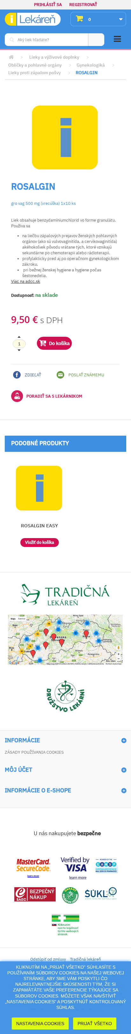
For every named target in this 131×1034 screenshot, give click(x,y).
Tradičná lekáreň (85, 959)
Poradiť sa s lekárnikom (54, 396)
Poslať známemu (85, 375)
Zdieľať (32, 375)
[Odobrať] (19, 344)
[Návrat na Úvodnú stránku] (11, 57)
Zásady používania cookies (34, 752)
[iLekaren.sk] (33, 19)
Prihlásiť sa (48, 4)
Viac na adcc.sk (25, 281)
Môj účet (18, 769)
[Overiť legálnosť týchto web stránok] (65, 924)
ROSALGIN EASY (39, 526)
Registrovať (83, 4)
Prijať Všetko (95, 1023)
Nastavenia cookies (40, 1023)
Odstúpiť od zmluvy (48, 959)
